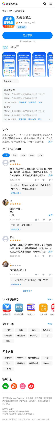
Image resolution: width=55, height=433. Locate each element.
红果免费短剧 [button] (33, 358)
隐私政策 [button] (32, 102)
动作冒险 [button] (8, 335)
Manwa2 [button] (46, 363)
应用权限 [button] (22, 102)
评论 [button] (13, 47)
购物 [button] (8, 341)
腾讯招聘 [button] (47, 398)
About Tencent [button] (17, 398)
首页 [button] (4, 11)
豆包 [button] (8, 363)
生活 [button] (47, 335)
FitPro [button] (8, 369)
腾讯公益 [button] (6, 401)
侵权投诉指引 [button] (43, 401)
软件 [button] (11, 11)
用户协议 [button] (6, 403)
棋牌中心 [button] (34, 335)
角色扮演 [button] (46, 330)
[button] (10, 3)
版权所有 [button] (15, 401)
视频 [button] (21, 330)
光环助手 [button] (8, 358)
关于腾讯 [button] (6, 398)
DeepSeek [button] (21, 358)
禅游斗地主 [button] (33, 363)
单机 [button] (34, 330)
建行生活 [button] (21, 363)
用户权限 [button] (23, 401)
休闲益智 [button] (21, 335)
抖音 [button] (47, 358)
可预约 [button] (8, 330)
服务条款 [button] (29, 398)
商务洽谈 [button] (38, 398)
